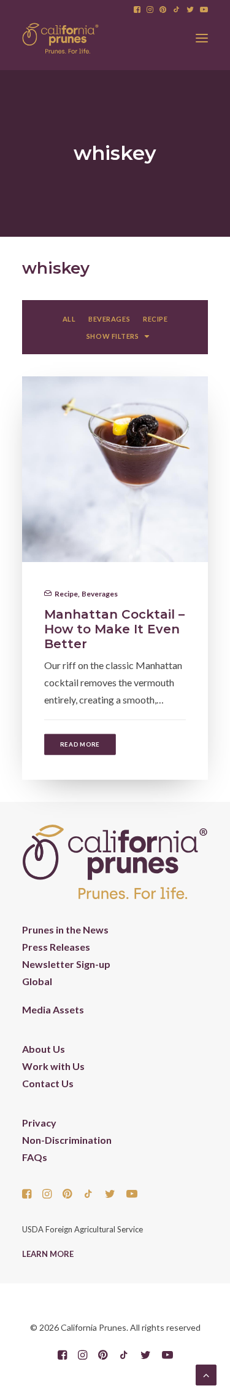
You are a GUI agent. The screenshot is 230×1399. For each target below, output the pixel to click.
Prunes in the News (65, 929)
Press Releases (56, 947)
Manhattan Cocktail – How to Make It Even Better (114, 629)
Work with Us (53, 1066)
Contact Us (48, 1083)
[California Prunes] (60, 38)
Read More (80, 744)
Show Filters (112, 336)
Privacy (39, 1122)
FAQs (34, 1157)
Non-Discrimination (67, 1140)
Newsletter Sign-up (66, 964)
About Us (43, 1049)
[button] (137, 9)
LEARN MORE (48, 1254)
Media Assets (53, 1009)
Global (37, 981)
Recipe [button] (155, 319)
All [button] (69, 319)
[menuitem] (137, 9)
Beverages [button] (109, 319)
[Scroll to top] (206, 1373)
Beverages (100, 593)
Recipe (66, 593)
